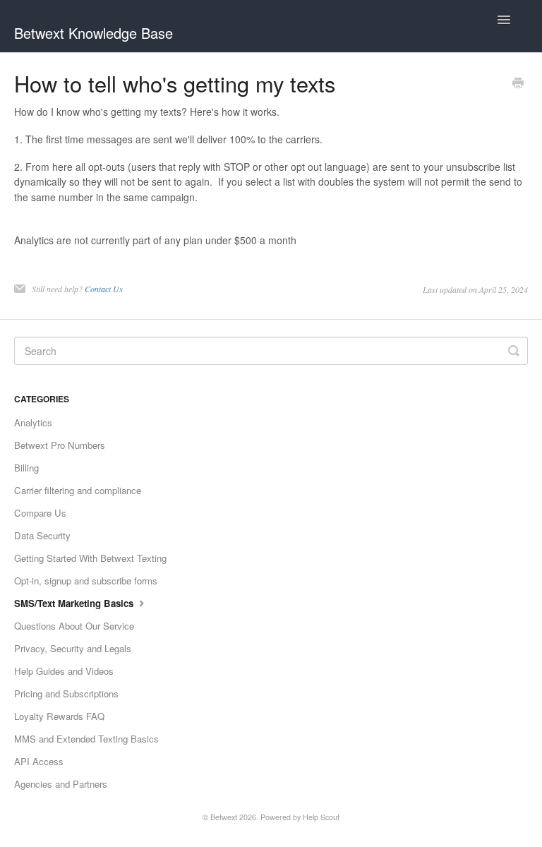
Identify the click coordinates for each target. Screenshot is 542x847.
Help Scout (321, 817)
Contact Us (104, 288)
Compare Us (40, 512)
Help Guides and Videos (64, 671)
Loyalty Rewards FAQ (59, 716)
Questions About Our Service (74, 625)
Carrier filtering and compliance (77, 490)
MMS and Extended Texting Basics (86, 738)
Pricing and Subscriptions (66, 693)
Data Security (42, 535)
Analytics (33, 422)
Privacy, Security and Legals (72, 648)
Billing (26, 467)
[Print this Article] (518, 84)
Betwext (223, 817)
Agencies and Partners (60, 784)
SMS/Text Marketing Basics (75, 603)
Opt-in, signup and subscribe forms (85, 580)
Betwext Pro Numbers (59, 445)
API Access (39, 761)
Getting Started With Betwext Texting (90, 558)
